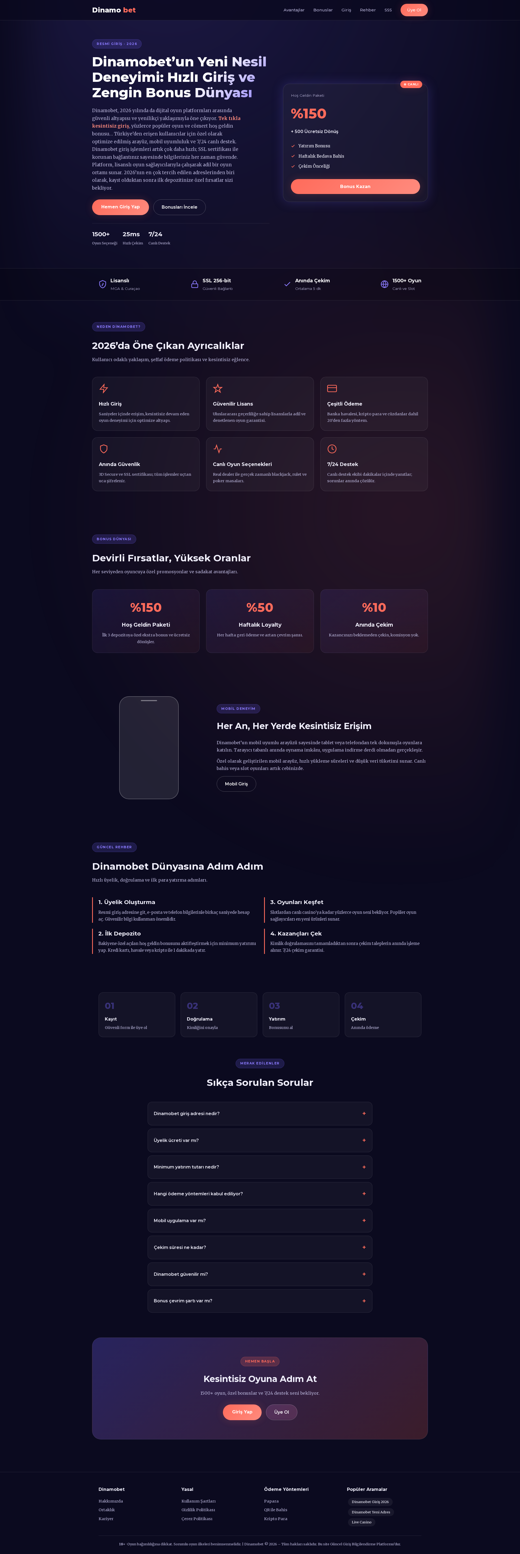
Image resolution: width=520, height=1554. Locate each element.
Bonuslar (323, 9)
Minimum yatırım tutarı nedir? (186, 1167)
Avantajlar (294, 9)
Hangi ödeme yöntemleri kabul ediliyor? (198, 1193)
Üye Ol (414, 9)
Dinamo (114, 10)
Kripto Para (275, 1518)
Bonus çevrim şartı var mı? (183, 1300)
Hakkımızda (111, 1501)
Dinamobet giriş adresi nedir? (187, 1113)
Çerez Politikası (196, 1518)
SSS (388, 9)
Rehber (368, 9)
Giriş (346, 9)
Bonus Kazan (355, 186)
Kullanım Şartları (198, 1501)
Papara (271, 1501)
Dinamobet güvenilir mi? (181, 1274)
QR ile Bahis (275, 1509)
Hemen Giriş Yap (120, 206)
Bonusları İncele (179, 207)
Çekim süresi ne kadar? (180, 1247)
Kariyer (106, 1518)
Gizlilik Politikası (198, 1509)
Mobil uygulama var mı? (180, 1220)
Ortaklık (107, 1509)
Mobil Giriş (236, 783)
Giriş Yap (242, 1411)
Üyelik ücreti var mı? (176, 1140)
